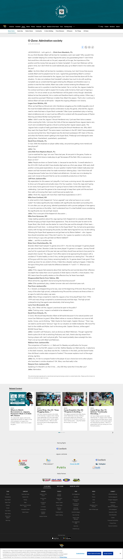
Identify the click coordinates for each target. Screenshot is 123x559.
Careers (113, 517)
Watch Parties (25, 512)
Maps (25, 502)
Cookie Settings (80, 553)
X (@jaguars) (113, 502)
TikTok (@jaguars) (113, 509)
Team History (8, 513)
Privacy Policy (113, 523)
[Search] (99, 26)
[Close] (120, 553)
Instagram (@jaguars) (113, 499)
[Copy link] (92, 47)
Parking (25, 499)
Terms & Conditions (112, 525)
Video (93, 499)
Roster (7, 494)
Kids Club (76, 526)
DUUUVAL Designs (76, 512)
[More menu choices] (74, 26)
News (93, 494)
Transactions (8, 497)
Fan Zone (76, 497)
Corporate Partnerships (113, 520)
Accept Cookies (108, 553)
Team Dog (8, 520)
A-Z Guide (43, 506)
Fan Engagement (76, 494)
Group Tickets (59, 505)
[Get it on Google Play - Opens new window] (67, 539)
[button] (59, 432)
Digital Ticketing (59, 514)
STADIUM (43, 491)
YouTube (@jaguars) (112, 497)
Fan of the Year (76, 514)
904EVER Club (76, 528)
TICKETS (59, 491)
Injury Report (8, 499)
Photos (93, 497)
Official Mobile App (113, 494)
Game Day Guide (25, 494)
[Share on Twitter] (86, 48)
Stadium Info (25, 497)
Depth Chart (7, 502)
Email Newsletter (113, 514)
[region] (61, 553)
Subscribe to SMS (113, 512)
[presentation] (113, 433)
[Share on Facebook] (82, 48)
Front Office (7, 510)
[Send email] (89, 48)
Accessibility (43, 509)
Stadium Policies (43, 516)
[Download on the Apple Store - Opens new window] (55, 538)
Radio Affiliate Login (93, 509)
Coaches (8, 505)
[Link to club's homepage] (5, 26)
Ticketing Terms (59, 512)
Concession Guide (25, 509)
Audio (93, 502)
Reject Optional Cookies (94, 553)
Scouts (7, 508)
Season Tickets (59, 502)
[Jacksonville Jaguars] (61, 546)
